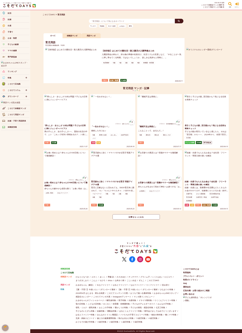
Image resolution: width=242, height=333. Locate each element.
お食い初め (49, 193)
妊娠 (93, 143)
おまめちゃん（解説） (85, 285)
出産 (98, 143)
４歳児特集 (153, 318)
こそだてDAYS (49, 14)
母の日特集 (81, 304)
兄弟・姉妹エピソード (85, 318)
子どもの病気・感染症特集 (142, 307)
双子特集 (122, 300)
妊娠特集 (101, 311)
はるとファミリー (120, 285)
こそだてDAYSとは (191, 269)
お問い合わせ (188, 294)
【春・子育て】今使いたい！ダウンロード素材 (138, 289)
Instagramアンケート (122, 296)
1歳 (120, 63)
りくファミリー (153, 285)
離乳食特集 (111, 300)
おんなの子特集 (164, 304)
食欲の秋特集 (157, 314)
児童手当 (189, 194)
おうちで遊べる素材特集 (141, 293)
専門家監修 (207, 142)
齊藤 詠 (111, 277)
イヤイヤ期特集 (145, 300)
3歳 (132, 63)
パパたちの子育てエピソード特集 (134, 314)
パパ (94, 138)
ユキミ (94, 277)
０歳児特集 (137, 322)
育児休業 (189, 197)
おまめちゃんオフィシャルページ (90, 300)
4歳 (138, 63)
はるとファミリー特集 (85, 314)
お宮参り (142, 191)
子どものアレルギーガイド (144, 304)
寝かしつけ (167, 135)
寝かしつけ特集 (121, 307)
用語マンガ (65, 284)
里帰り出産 (103, 135)
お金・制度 (114, 80)
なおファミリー (137, 285)
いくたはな (157, 277)
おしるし (114, 135)
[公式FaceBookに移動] (132, 259)
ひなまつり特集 (167, 289)
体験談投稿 (65, 268)
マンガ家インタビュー (143, 296)
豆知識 (123, 80)
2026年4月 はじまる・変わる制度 (90, 293)
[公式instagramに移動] (140, 259)
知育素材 (106, 63)
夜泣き (157, 135)
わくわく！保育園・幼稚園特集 (116, 304)
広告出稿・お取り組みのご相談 (196, 290)
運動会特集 (112, 311)
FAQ (185, 283)
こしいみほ (132, 280)
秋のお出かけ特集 (126, 318)
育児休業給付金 (214, 194)
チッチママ (133, 277)
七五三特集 (161, 307)
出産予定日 (124, 135)
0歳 (114, 63)
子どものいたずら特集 (85, 311)
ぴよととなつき (82, 277)
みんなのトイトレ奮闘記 (107, 314)
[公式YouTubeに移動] (148, 259)
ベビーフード (97, 194)
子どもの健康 (189, 142)
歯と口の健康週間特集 (106, 318)
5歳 (100, 197)
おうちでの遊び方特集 (85, 322)
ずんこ (142, 280)
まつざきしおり (82, 280)
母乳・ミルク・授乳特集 (86, 307)
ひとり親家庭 (200, 194)
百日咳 (188, 138)
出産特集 (133, 300)
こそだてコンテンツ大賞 (117, 293)
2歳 (126, 63)
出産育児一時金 (201, 197)
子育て (104, 80)
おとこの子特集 (106, 307)
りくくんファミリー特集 (165, 300)
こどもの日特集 (94, 304)
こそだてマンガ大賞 (102, 296)
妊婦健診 (189, 201)
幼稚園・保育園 (148, 63)
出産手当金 (215, 197)
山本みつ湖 (120, 280)
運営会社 (187, 287)
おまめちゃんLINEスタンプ (165, 293)
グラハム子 (145, 277)
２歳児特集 (114, 322)
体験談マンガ (66, 276)
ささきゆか (121, 277)
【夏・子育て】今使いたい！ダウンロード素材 (96, 289)
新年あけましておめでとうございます (160, 311)
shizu (110, 280)
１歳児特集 (126, 322)
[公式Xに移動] (124, 259)
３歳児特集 (102, 322)
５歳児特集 (141, 318)
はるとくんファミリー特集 (130, 311)
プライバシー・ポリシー (193, 276)
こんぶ (94, 280)
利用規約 (187, 272)
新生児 (148, 135)
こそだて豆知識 (67, 272)
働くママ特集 (171, 314)
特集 (62, 289)
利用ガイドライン (190, 279)
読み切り (166, 285)
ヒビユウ (168, 277)
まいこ (103, 277)
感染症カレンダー (83, 296)
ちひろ (103, 280)
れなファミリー (62, 193)
